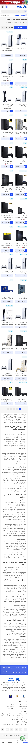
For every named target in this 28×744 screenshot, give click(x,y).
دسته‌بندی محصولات (19, 15)
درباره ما (24, 708)
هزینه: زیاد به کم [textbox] (9, 27)
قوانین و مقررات (22, 706)
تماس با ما (10, 708)
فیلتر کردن (19, 27)
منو (18, 742)
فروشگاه (22, 22)
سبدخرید (10, 742)
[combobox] (7, 27)
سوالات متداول (9, 706)
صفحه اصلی (23, 704)
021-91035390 (22, 719)
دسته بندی (25, 742)
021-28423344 (14, 719)
